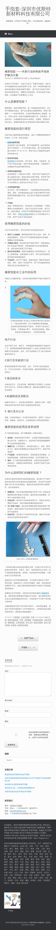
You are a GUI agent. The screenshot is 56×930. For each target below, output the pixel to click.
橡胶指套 (11, 622)
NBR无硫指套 (13, 620)
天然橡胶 (27, 620)
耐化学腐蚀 (38, 622)
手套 (32, 617)
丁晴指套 (16, 617)
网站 (6, 721)
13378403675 (22, 808)
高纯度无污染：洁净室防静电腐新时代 (20, 787)
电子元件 (29, 622)
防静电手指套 (23, 625)
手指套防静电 (37, 620)
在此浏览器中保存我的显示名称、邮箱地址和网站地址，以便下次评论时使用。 (39, 735)
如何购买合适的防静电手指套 (16, 784)
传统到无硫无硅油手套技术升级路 (18, 791)
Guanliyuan (35, 78)
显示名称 (9, 700)
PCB (21, 620)
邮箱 (7, 711)
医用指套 (11, 161)
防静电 (10, 142)
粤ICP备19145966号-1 (38, 922)
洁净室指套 (20, 622)
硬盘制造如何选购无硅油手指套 (17, 774)
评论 (7, 671)
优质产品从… (28, 638)
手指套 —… (28, 647)
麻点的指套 (24, 214)
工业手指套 (25, 617)
